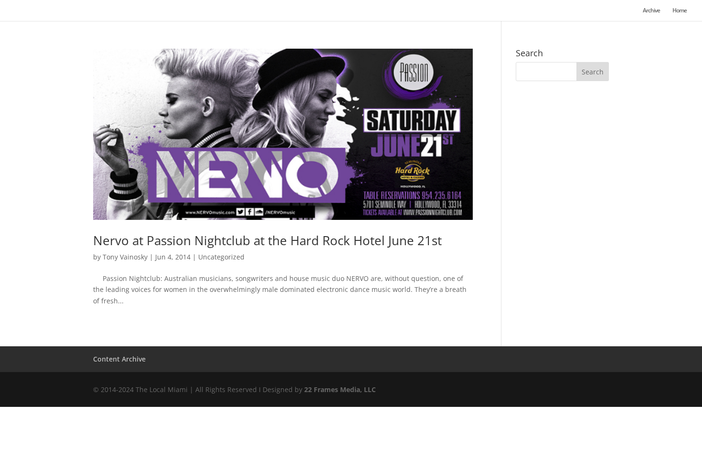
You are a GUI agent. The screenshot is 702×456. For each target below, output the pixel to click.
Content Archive (119, 358)
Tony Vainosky (125, 256)
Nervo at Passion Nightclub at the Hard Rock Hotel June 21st (267, 240)
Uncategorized (221, 256)
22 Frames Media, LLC (340, 389)
